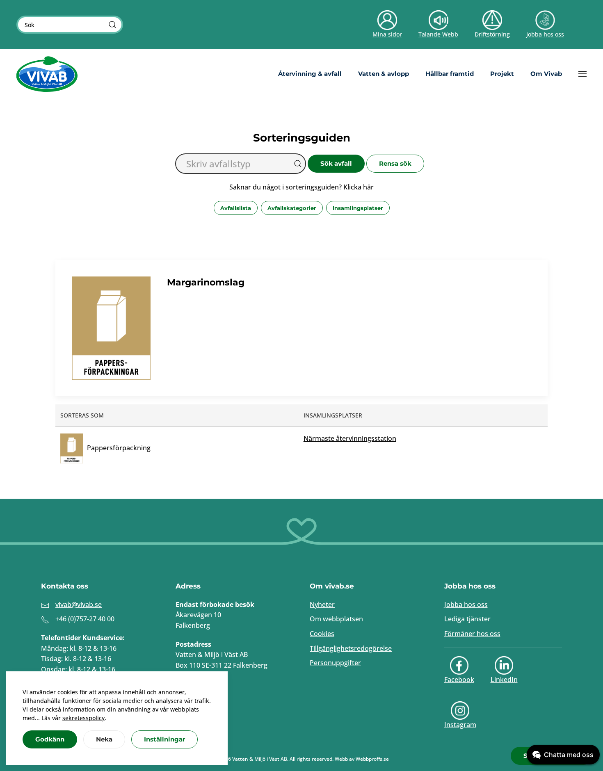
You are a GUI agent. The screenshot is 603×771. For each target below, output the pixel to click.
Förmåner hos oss (472, 633)
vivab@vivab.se (78, 604)
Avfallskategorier (291, 208)
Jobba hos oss (466, 604)
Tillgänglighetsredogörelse (351, 648)
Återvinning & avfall (310, 74)
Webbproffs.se (372, 758)
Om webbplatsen (336, 618)
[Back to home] (47, 73)
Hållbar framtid (449, 74)
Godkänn (49, 739)
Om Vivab (546, 74)
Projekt (502, 74)
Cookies (322, 633)
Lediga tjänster (467, 618)
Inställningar (164, 739)
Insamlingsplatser (358, 208)
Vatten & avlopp (383, 74)
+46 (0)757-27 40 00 (84, 618)
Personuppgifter (335, 662)
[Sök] (112, 25)
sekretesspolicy (83, 718)
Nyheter (322, 604)
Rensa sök (395, 163)
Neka (104, 739)
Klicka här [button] (358, 187)
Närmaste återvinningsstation (350, 438)
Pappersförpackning (119, 447)
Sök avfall (336, 163)
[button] (582, 73)
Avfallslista (235, 208)
